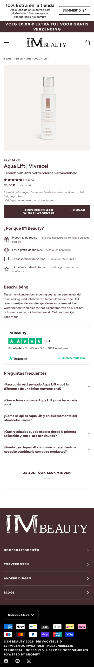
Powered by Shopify (22, 654)
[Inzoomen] (13, 141)
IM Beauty (16, 641)
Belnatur (23, 58)
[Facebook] (6, 661)
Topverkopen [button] (16, 564)
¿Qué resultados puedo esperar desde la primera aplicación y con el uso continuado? (40, 434)
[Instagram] (29, 661)
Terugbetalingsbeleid (24, 650)
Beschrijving (16, 286)
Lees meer (11, 316)
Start (8, 58)
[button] (13, 180)
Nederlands (19, 615)
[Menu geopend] (11, 42)
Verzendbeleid (60, 646)
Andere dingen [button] (17, 578)
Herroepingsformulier (67, 650)
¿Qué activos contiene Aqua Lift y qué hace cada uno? (40, 402)
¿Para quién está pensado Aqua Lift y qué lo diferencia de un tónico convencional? (36, 386)
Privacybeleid (49, 641)
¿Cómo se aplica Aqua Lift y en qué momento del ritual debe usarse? (40, 418)
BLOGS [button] (9, 592)
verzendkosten (44, 192)
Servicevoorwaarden (24, 646)
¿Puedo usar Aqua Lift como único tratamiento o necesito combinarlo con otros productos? (40, 449)
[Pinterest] (17, 661)
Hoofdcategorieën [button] (21, 550)
